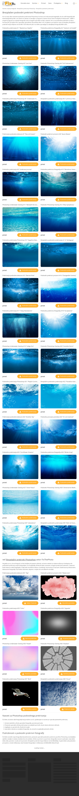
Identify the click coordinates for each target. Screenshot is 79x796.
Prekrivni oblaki (69, 709)
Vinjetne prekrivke (68, 638)
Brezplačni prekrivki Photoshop (21, 559)
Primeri (43, 3)
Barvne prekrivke (30, 638)
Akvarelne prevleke (68, 603)
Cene (49, 3)
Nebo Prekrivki (31, 603)
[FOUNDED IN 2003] (9, 3)
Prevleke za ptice (30, 709)
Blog (66, 3)
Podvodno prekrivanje (29, 58)
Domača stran (25, 3)
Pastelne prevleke (30, 674)
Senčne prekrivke (68, 674)
